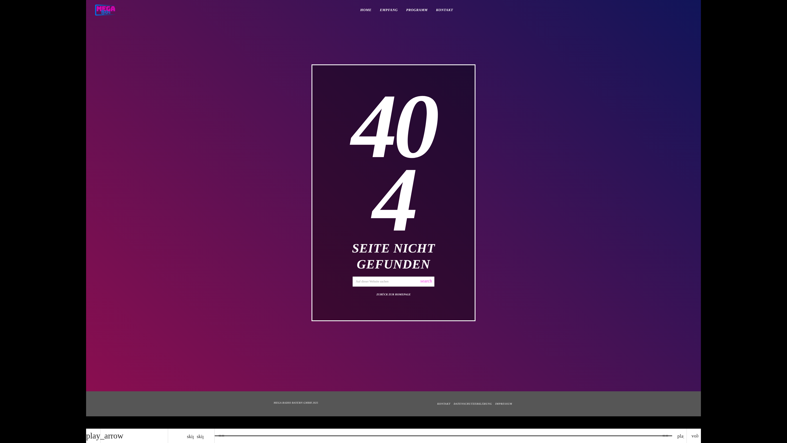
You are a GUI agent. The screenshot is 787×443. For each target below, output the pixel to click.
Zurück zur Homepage (393, 294)
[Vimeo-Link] (105, 10)
